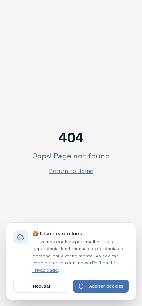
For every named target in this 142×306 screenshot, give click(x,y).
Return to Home (71, 171)
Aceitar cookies (106, 286)
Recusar (42, 286)
